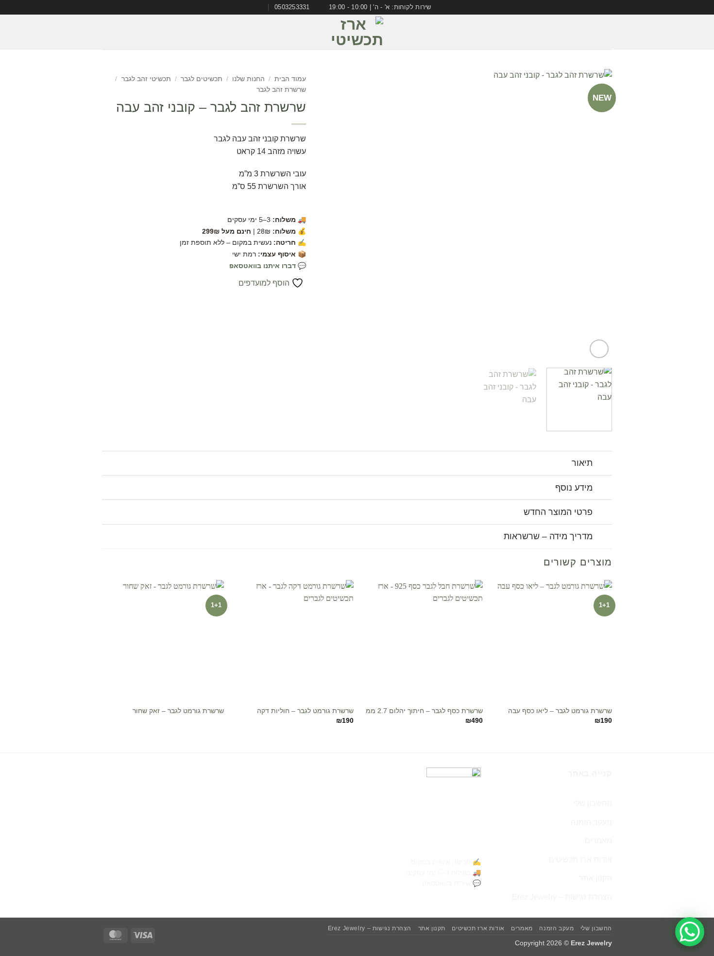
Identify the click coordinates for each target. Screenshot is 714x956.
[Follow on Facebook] (136, 32)
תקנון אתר (595, 878)
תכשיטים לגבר (201, 79)
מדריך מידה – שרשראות (548, 536)
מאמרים (598, 840)
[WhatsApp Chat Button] (689, 931)
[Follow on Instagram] (123, 32)
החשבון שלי (593, 803)
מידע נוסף (574, 488)
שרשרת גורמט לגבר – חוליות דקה (305, 711)
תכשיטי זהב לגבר (146, 79)
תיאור (582, 463)
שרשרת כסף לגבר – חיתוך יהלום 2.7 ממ (424, 711)
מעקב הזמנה (591, 822)
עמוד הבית (290, 79)
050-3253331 (455, 845)
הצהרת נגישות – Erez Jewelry (562, 897)
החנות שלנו (248, 79)
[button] (605, 32)
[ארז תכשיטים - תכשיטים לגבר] (357, 32)
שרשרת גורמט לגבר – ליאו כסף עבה (560, 711)
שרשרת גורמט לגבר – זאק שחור (178, 711)
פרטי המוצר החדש (558, 512)
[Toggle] (602, 464)
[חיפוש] (106, 32)
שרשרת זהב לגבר (281, 89)
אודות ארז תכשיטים (580, 859)
